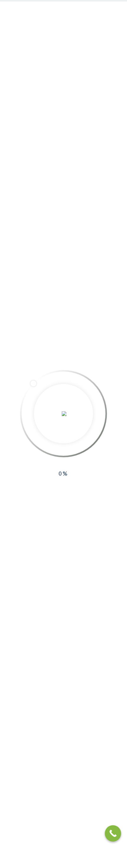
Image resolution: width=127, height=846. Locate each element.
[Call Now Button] (113, 833)
